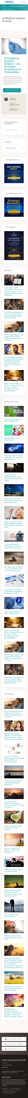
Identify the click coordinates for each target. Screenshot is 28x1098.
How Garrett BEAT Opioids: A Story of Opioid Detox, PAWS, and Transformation (14, 759)
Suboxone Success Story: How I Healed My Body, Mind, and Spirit (13, 988)
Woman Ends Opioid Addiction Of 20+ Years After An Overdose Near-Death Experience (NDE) (13, 736)
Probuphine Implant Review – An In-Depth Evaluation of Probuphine (12, 65)
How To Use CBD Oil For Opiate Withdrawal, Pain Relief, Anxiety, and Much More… (13, 524)
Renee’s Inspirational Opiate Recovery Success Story (13, 937)
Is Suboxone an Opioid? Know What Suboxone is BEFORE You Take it (13, 591)
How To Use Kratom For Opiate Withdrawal (13, 420)
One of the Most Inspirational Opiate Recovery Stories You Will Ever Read (14, 804)
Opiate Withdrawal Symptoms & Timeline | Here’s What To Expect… (13, 546)
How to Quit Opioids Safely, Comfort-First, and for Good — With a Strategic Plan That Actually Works (13, 387)
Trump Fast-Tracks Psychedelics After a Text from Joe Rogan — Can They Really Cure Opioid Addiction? (13, 291)
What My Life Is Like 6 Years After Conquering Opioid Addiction (13, 500)
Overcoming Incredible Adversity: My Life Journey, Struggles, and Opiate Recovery (13, 893)
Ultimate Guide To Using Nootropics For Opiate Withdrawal (13, 457)
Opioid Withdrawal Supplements (11, 439)
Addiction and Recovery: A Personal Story (13, 870)
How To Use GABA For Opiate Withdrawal (12, 612)
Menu (24, 2)
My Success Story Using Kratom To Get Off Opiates (13, 828)
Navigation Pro (15, 1071)
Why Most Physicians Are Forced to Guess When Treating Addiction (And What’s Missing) (13, 315)
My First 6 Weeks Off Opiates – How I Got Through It (12, 850)
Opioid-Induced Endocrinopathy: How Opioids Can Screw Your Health (13, 477)
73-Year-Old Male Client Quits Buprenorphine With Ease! (13, 783)
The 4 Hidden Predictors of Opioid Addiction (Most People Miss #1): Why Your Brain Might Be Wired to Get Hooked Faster (13, 361)
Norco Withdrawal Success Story (11, 916)
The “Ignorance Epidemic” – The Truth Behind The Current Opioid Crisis (13, 569)
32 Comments (14, 110)
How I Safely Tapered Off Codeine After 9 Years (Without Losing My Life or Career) (13, 337)
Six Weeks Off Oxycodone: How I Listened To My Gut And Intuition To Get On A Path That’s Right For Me (13, 1013)
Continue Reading (13, 91)
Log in (16, 1072)
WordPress (11, 1072)
